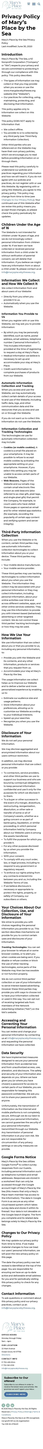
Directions (6, 1355)
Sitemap (28, 1412)
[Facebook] (3, 1405)
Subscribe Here (16, 1394)
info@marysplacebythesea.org (18, 272)
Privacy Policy (17, 1412)
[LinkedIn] (7, 1405)
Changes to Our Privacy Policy (18, 200)
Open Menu (34, 4)
